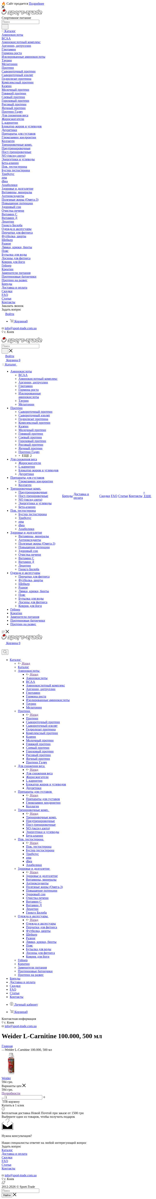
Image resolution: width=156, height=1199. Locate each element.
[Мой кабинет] (3, 647)
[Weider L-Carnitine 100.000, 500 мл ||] (11, 1074)
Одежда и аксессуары (41, 923)
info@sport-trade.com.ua (21, 328)
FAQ (5, 1161)
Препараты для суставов (43, 799)
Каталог (23, 667)
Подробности (11, 1093)
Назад (26, 663)
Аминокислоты (37, 678)
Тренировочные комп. (41, 817)
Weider (6, 1078)
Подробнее (36, 3)
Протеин (32, 718)
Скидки (7, 1157)
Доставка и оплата (14, 1153)
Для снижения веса (39, 773)
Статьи (6, 1164)
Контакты (8, 1168)
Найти (7, 1195)
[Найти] (5, 26)
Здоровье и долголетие (42, 876)
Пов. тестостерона (38, 846)
